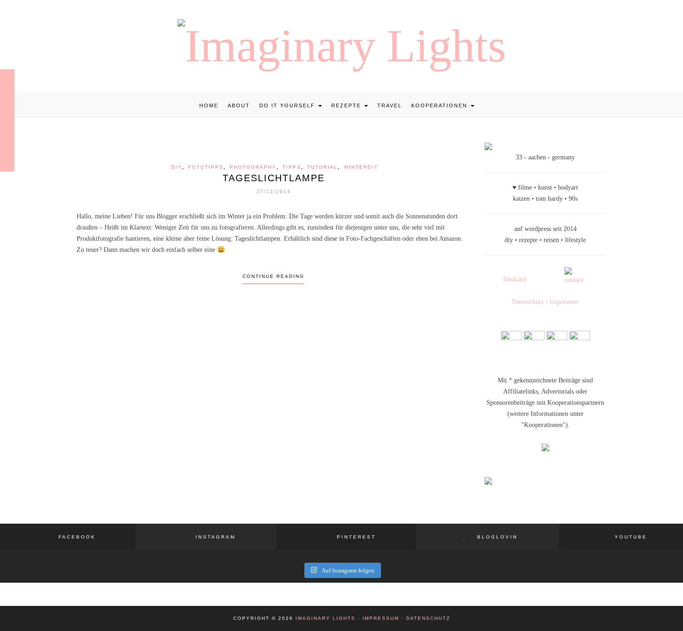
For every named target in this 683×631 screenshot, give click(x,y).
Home (208, 105)
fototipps (205, 167)
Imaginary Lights (325, 618)
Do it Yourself (288, 105)
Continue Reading (273, 276)
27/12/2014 (273, 191)
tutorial (322, 167)
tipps (291, 167)
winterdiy (361, 167)
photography (253, 167)
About (239, 105)
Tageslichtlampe (274, 178)
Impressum (564, 301)
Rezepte (347, 105)
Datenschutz (528, 301)
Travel (389, 105)
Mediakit (514, 279)
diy (176, 167)
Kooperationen (440, 105)
